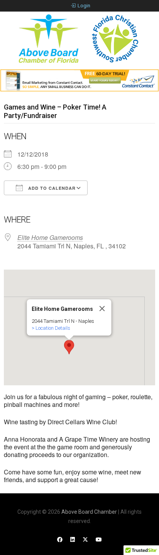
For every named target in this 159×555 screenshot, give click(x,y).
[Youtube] (99, 539)
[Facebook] (60, 539)
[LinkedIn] (72, 539)
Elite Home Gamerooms (50, 237)
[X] (85, 539)
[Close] (102, 308)
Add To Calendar (51, 188)
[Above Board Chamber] (79, 39)
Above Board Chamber (89, 512)
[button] (69, 347)
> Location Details (51, 328)
